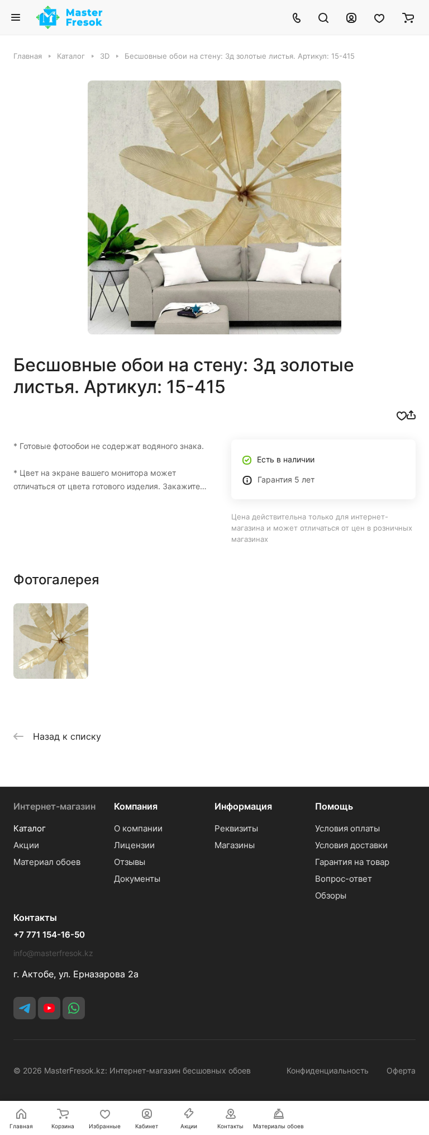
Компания (136, 806)
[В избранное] (402, 414)
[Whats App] (74, 1008)
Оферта (401, 1070)
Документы (137, 878)
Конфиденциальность (328, 1070)
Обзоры (330, 895)
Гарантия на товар (352, 862)
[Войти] (351, 17)
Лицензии (134, 845)
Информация (243, 806)
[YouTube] (49, 1008)
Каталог (29, 828)
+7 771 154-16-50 (49, 935)
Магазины (234, 845)
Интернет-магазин (54, 806)
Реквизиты (236, 828)
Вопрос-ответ (343, 878)
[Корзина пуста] (408, 17)
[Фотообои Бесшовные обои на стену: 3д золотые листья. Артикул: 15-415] (214, 207)
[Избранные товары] (379, 17)
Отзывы (129, 862)
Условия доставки (351, 845)
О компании (138, 828)
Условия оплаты (347, 828)
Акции (26, 845)
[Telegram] (24, 1008)
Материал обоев (46, 862)
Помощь (334, 806)
